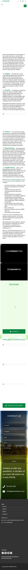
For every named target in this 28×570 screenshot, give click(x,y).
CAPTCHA (5, 455)
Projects (4, 511)
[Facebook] (18, 1)
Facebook (3, 553)
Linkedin (11, 553)
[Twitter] (20, 1)
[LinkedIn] (25, 1)
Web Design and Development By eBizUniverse (10, 556)
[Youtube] (23, 1)
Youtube (8, 553)
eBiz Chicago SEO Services (6, 558)
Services (4, 506)
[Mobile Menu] (25, 6)
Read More (14, 251)
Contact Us (15, 331)
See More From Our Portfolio (15, 405)
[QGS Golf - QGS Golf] (5, 6)
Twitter (5, 553)
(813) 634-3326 (6, 1)
